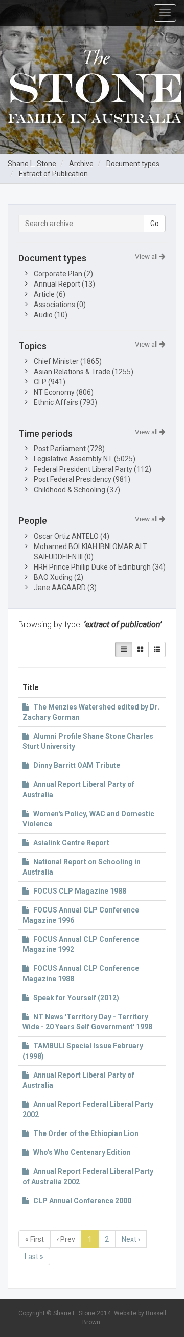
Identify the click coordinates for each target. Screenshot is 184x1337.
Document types (132, 163)
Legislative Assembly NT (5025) (84, 459)
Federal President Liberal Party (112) (92, 469)
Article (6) (49, 294)
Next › (131, 1239)
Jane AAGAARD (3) (65, 587)
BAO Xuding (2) (58, 577)
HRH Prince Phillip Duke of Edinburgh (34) (100, 567)
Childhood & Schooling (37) (77, 489)
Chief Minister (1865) (68, 361)
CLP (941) (49, 382)
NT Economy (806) (64, 392)
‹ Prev (66, 1239)
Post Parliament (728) (69, 448)
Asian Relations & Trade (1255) (83, 372)
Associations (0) (60, 304)
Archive (81, 163)
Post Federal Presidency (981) (82, 479)
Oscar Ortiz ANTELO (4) (71, 536)
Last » (34, 1256)
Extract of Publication (53, 174)
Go (154, 223)
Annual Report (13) (64, 284)
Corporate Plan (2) (63, 274)
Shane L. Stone (32, 163)
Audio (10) (50, 315)
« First (34, 1239)
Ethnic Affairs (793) (65, 402)
